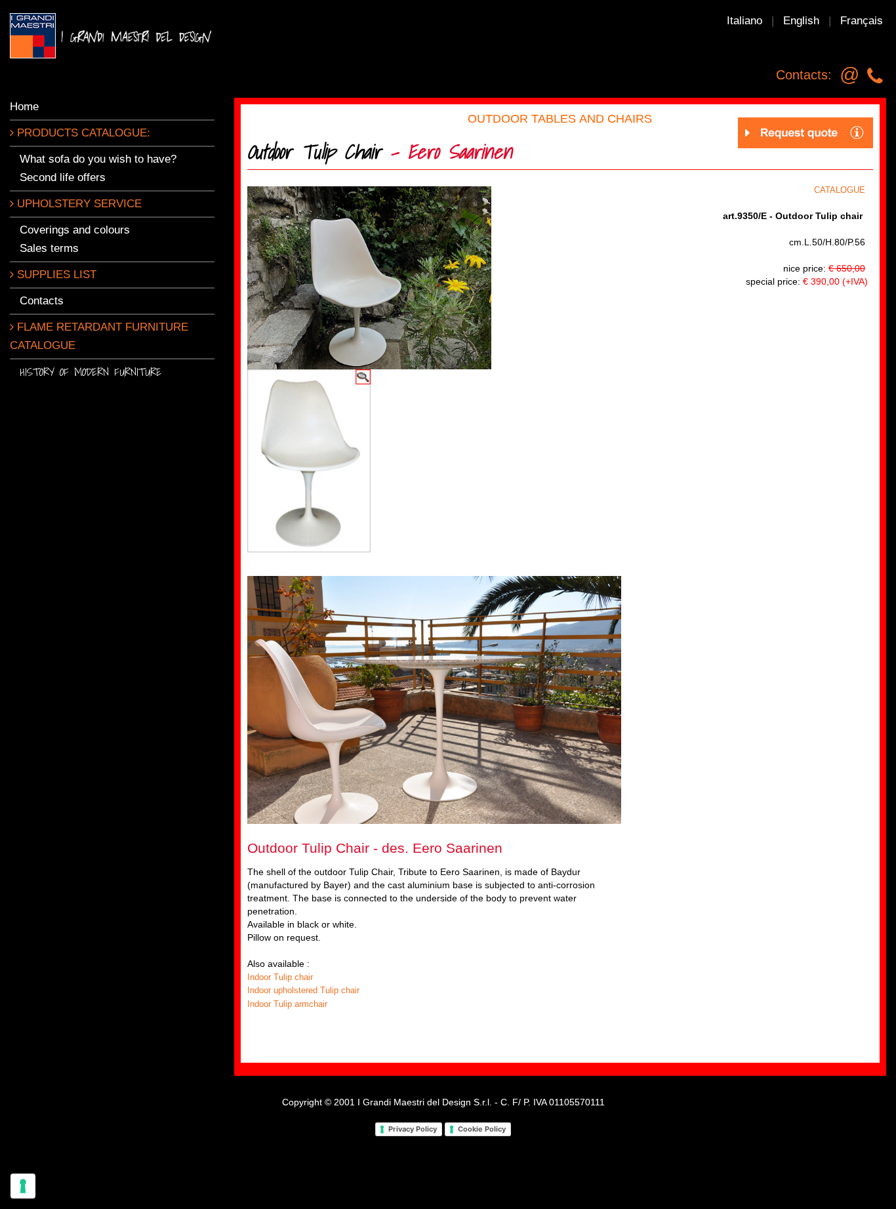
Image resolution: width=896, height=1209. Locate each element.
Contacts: (804, 75)
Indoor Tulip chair (280, 977)
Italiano (744, 20)
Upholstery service (78, 203)
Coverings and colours (75, 230)
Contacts (42, 301)
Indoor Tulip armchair (287, 1004)
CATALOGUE (839, 190)
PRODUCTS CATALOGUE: (82, 133)
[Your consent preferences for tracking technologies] (22, 1186)
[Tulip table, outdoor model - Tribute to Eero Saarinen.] (434, 699)
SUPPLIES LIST (55, 274)
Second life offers (63, 177)
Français (861, 20)
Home (24, 106)
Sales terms (49, 248)
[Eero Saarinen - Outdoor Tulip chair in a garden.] (369, 276)
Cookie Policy (482, 1129)
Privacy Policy (412, 1129)
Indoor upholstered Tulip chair (303, 990)
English (801, 20)
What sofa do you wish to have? (98, 159)
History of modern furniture (90, 371)
